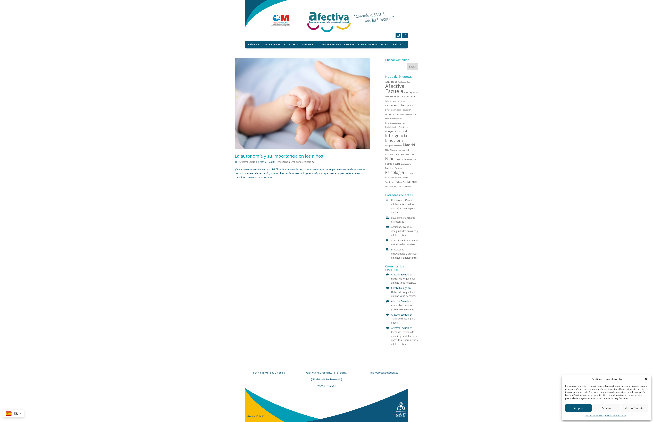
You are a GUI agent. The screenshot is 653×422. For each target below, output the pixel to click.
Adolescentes (404, 82)
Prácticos (389, 168)
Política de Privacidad (615, 415)
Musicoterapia (395, 150)
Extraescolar (396, 118)
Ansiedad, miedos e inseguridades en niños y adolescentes (404, 231)
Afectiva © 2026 (255, 416)
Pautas (396, 163)
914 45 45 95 (260, 372)
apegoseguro (413, 92)
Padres (388, 163)
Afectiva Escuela (248, 161)
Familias (307, 44)
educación (407, 110)
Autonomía (389, 101)
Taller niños (401, 182)
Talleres (411, 182)
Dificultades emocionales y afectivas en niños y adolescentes (404, 253)
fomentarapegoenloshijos (395, 123)
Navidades (389, 154)
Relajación (390, 177)
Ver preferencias (634, 408)
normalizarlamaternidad (406, 159)
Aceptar (578, 408)
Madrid (409, 144)
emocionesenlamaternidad (406, 114)
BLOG (384, 44)
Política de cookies (594, 415)
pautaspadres (406, 164)
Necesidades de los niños (404, 154)
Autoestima (408, 96)
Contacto (398, 44)
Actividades (391, 81)
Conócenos (366, 44)
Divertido (398, 110)
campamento (400, 101)
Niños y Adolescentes (262, 44)
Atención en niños (393, 97)
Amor (406, 92)
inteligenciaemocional (393, 145)
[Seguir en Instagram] (398, 35)
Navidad (405, 150)
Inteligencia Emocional (289, 161)
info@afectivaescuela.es (384, 372)
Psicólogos (409, 173)
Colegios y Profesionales (334, 44)
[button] (646, 379)
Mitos (387, 150)
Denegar (606, 408)
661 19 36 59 (277, 372)
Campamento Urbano (395, 105)
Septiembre (390, 182)
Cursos (410, 105)
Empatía (388, 118)
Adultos (289, 44)
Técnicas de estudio (394, 186)
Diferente (389, 110)
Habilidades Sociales (396, 127)
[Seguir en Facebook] (405, 35)
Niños (391, 158)
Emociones (390, 114)
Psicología (309, 161)
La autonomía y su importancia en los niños (279, 156)
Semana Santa (401, 177)
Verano (407, 186)
